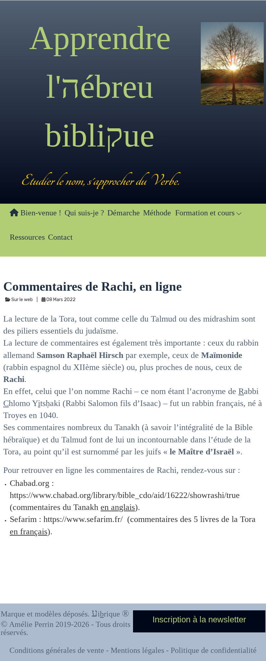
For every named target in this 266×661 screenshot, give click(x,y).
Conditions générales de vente (56, 650)
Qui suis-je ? (84, 213)
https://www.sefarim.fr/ (83, 519)
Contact (60, 237)
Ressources (27, 237)
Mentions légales (137, 650)
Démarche (123, 213)
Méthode (157, 213)
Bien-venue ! (39, 213)
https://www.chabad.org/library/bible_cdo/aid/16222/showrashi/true (125, 495)
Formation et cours (205, 213)
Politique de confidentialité (214, 650)
